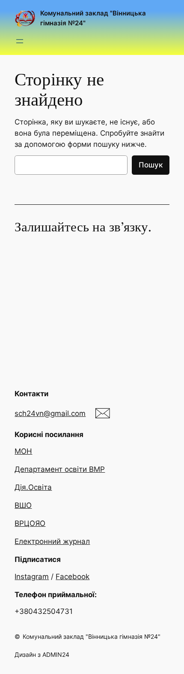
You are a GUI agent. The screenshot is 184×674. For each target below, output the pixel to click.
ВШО (23, 505)
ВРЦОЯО (30, 523)
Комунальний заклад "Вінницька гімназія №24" (91, 636)
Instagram (32, 576)
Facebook (72, 576)
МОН (23, 451)
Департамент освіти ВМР (60, 469)
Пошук (151, 165)
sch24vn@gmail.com (50, 413)
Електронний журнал (52, 541)
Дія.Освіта (33, 487)
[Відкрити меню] (20, 41)
